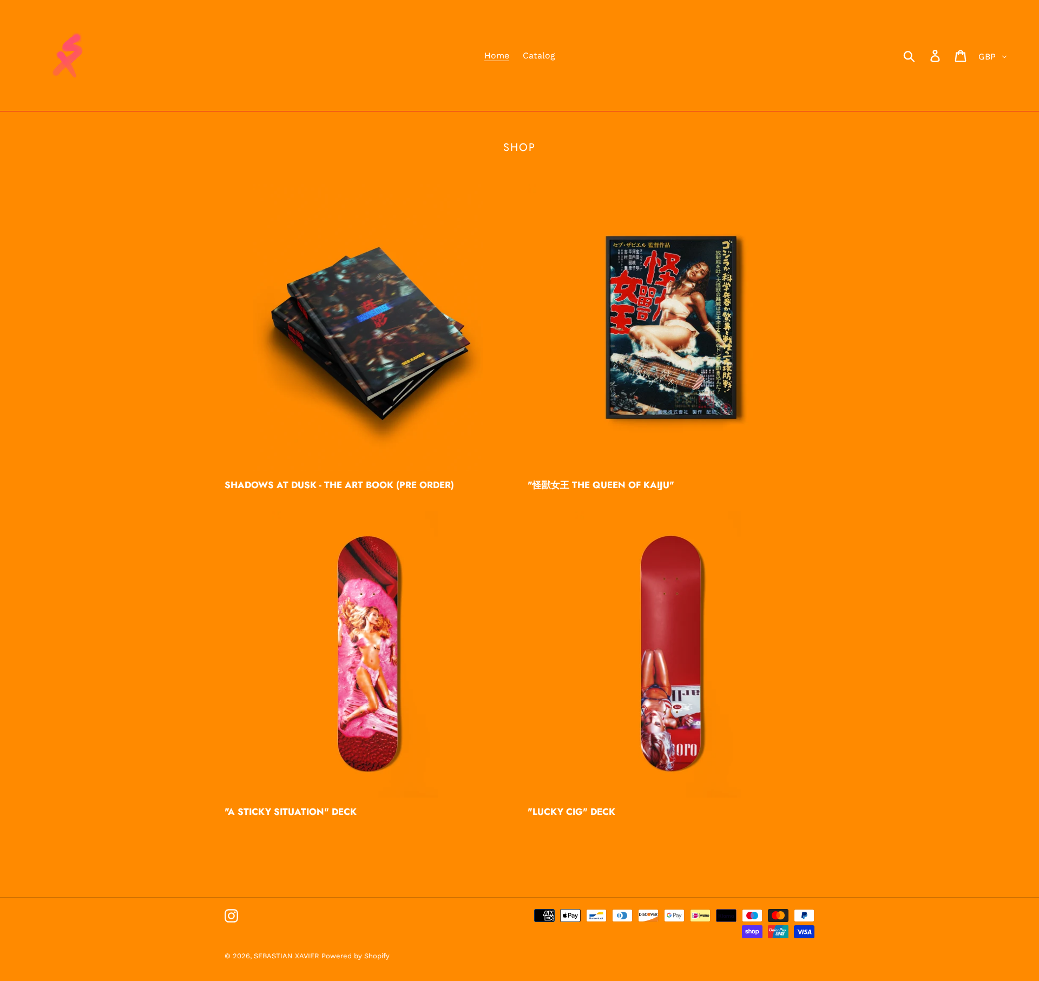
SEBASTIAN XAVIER (287, 956)
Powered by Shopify (355, 956)
